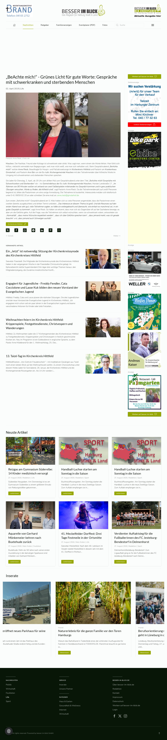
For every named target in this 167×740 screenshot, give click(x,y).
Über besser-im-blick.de (123, 684)
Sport (8, 701)
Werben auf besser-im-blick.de (126, 705)
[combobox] (129, 25)
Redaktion (117, 689)
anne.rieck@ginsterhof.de (68, 195)
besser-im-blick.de (121, 680)
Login (115, 709)
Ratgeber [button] (45, 25)
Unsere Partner (66, 689)
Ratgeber (63, 697)
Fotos (104, 25)
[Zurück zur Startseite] (83, 10)
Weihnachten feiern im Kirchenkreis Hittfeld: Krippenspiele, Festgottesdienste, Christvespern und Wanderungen (39, 324)
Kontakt (116, 693)
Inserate (63, 684)
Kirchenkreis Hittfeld (15, 224)
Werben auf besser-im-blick (142, 76)
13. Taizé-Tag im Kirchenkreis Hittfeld (29, 356)
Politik (8, 684)
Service (62, 680)
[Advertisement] (83, 56)
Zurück (10, 236)
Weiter (115, 236)
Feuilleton (10, 693)
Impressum (117, 697)
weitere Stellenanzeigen (143, 124)
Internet (62, 709)
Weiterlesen (14, 653)
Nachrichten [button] (28, 25)
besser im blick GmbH (45, 733)
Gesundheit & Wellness (69, 705)
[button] (152, 25)
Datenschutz (118, 701)
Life (22, 88)
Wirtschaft (10, 689)
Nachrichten (12, 680)
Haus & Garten (65, 701)
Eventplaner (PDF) (87, 25)
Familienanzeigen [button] (64, 25)
